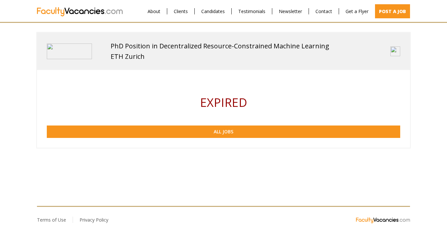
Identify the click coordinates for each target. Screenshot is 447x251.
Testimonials (251, 11)
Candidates (213, 11)
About (154, 11)
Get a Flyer (357, 11)
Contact (323, 11)
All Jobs (223, 131)
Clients (181, 11)
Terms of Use (51, 220)
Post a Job (392, 11)
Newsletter (290, 11)
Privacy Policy (94, 220)
